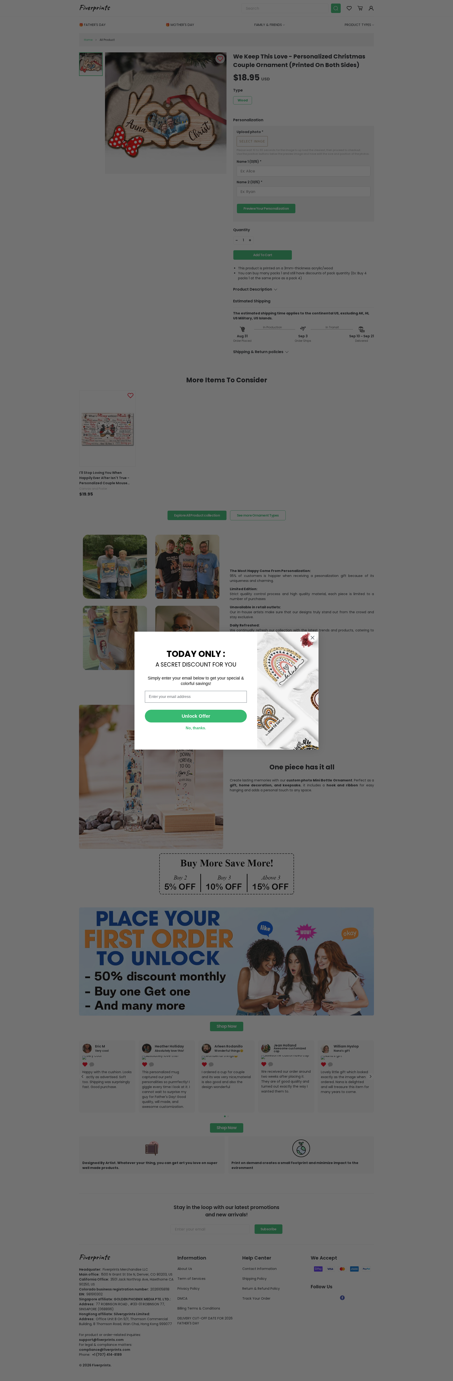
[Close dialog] (312, 638)
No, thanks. (196, 728)
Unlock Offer (196, 716)
